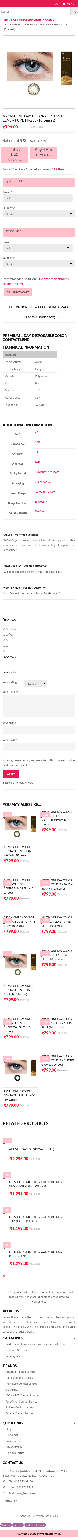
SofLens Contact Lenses (19, 1407)
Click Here (58, 169)
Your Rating (10, 682)
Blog (8, 1429)
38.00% (39, 511)
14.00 (38, 462)
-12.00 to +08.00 (44, 491)
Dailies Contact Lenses (19, 1377)
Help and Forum (14, 1452)
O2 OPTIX (11, 1389)
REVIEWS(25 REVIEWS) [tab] (40, 317)
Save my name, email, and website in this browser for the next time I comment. (39, 763)
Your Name (10, 722)
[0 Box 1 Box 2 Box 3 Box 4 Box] (39, 213)
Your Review (11, 691)
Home (6, 19)
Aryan (48, 19)
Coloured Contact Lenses (27, 19)
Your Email (10, 739)
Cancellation (12, 1441)
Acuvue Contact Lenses (19, 1413)
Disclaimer (11, 1434)
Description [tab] (18, 307)
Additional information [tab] (53, 307)
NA (36, 432)
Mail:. (23, 1493)
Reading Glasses (15, 1356)
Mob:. (21, 1487)
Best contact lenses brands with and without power (35, 1344)
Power (7, 192)
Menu (70, 3)
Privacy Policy (13, 1446)
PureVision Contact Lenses (21, 1401)
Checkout (18, 1525)
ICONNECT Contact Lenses (21, 1395)
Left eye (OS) (13, 230)
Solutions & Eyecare (17, 1350)
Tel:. (21, 1481)
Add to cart (20, 292)
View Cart (6, 1525)
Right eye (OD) (14, 181)
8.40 (37, 442)
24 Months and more (46, 471)
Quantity (9, 207)
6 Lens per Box (43, 481)
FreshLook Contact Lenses (21, 1383)
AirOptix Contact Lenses (20, 1371)
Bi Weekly (40, 501)
